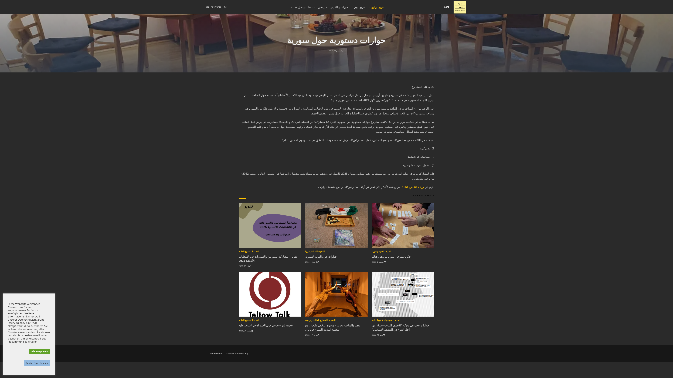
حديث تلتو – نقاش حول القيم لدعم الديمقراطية (266, 325)
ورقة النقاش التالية (413, 187)
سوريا (374, 251)
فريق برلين (377, 7)
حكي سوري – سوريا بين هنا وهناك (391, 256)
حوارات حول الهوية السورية (321, 256)
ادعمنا (311, 7)
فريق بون (359, 7)
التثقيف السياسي (384, 251)
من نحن (322, 7)
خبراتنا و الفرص (339, 7)
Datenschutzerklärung (236, 353)
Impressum (216, 353)
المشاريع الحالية (246, 251)
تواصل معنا (299, 7)
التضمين (256, 251)
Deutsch (216, 7)
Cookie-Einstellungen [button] (37, 363)
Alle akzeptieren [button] (39, 351)
